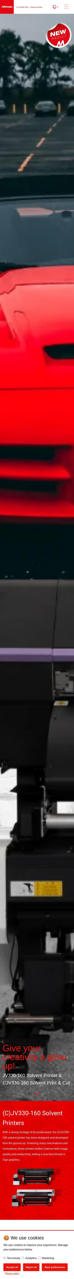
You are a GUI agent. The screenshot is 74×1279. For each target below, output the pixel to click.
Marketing (47, 1258)
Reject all (31, 1267)
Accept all (12, 1267)
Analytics (31, 1258)
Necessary (13, 1258)
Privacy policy (12, 1273)
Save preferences (55, 1267)
